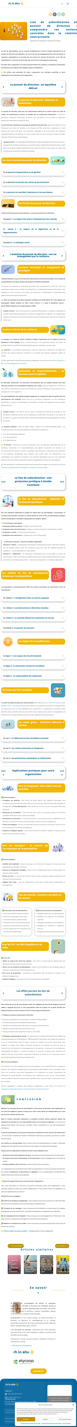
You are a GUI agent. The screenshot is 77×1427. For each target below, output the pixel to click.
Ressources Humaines (54, 41)
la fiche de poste (44, 806)
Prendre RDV (38, 1371)
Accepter (26, 1419)
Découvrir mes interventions (22, 1345)
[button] (73, 1405)
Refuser (45, 1419)
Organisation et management (38, 41)
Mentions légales (66, 1423)
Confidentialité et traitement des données (30, 1423)
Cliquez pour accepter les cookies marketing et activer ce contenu (59, 1399)
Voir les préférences (65, 1419)
